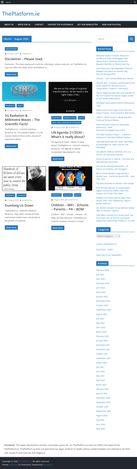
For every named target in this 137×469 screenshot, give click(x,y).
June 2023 (100, 287)
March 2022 (101, 332)
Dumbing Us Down (19, 205)
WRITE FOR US (24, 24)
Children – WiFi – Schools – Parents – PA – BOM (70, 207)
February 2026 (102, 270)
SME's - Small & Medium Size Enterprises (66, 123)
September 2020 (103, 411)
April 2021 (100, 380)
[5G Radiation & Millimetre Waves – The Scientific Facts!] (24, 91)
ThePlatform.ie (21, 13)
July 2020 (100, 420)
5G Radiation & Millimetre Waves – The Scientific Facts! (22, 119)
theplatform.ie (27, 53)
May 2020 (100, 428)
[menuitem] (2, 2)
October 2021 (102, 354)
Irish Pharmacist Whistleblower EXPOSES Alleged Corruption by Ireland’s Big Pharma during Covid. (114, 71)
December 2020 (103, 398)
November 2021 (103, 349)
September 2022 (103, 309)
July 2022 (100, 318)
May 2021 (100, 376)
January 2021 (102, 393)
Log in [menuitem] (8, 2)
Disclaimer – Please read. (24, 59)
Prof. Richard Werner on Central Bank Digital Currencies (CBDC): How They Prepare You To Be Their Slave (113, 191)
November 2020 (103, 402)
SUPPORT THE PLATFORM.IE (60, 24)
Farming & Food (69, 118)
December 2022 (103, 301)
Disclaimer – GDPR (104, 249)
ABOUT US (9, 24)
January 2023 (102, 296)
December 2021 (103, 345)
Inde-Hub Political (111, 24)
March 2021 (101, 384)
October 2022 (102, 305)
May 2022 (100, 323)
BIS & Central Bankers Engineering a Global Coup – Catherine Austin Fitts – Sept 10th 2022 (115, 176)
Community (10, 106)
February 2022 (102, 336)
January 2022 (102, 340)
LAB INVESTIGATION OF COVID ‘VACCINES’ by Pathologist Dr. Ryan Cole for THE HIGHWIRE (114, 144)
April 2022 (100, 327)
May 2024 (100, 279)
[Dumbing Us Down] (24, 178)
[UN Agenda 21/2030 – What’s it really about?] (70, 97)
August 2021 (101, 362)
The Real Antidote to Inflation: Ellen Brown (115, 183)
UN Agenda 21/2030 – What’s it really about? (68, 134)
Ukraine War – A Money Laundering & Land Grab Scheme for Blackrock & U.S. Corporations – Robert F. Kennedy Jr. (115, 86)
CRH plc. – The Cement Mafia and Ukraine (115, 78)
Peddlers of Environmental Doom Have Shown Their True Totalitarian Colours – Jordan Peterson (114, 201)
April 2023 (100, 292)
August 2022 (101, 314)
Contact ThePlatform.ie (106, 244)
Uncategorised (11, 49)
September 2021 (103, 358)
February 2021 (102, 389)
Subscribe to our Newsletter (108, 255)
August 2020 (101, 415)
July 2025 (100, 274)
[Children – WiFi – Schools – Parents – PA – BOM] (70, 178)
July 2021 (100, 367)
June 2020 (100, 424)
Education (21, 195)
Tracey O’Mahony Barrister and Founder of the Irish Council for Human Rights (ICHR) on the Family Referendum (115, 96)
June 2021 (100, 371)
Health (20, 106)
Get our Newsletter (87, 24)
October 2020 (102, 406)
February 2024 (102, 283)
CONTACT (39, 24)
